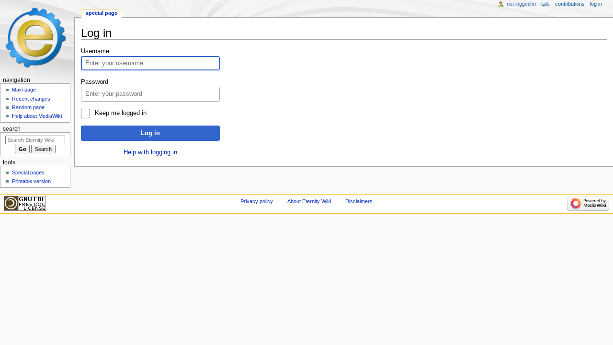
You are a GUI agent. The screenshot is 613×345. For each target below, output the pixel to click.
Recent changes (31, 99)
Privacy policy (256, 201)
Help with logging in (150, 152)
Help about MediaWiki (37, 116)
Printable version (31, 181)
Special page (101, 13)
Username (95, 51)
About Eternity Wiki (309, 201)
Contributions (570, 4)
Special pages (28, 172)
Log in (150, 133)
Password (94, 82)
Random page (28, 107)
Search (12, 129)
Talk (545, 4)
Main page (24, 89)
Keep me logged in (120, 113)
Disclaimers (359, 201)
